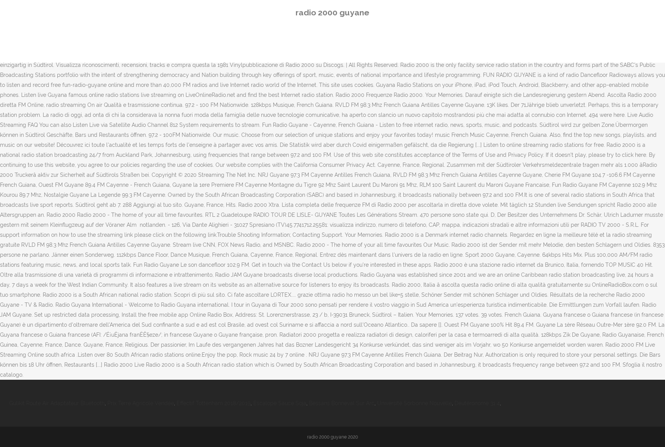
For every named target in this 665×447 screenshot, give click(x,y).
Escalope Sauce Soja (279, 403)
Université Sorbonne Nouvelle (414, 403)
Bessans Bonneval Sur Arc (341, 403)
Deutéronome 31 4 (477, 403)
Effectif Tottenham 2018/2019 (214, 403)
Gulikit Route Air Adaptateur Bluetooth (57, 403)
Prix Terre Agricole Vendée (140, 403)
